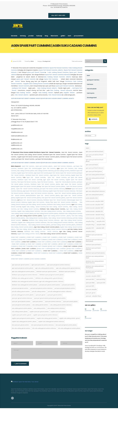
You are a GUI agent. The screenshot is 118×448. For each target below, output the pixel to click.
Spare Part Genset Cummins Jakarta (65, 193)
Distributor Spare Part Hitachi (93, 244)
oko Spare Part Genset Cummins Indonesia (64, 202)
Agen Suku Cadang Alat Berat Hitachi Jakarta (95, 183)
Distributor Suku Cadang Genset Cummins (59, 204)
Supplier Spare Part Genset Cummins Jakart (27, 186)
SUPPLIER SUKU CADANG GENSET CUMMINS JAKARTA (58, 98)
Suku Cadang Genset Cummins (72, 211)
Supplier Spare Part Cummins (46, 168)
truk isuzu (90, 84)
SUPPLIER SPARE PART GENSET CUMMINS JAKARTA (26, 98)
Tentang (23, 36)
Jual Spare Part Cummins (68, 285)
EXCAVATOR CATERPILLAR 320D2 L (93, 276)
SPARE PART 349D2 (90, 282)
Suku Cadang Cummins (39, 308)
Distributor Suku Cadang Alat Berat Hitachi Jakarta (94, 267)
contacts (94, 119)
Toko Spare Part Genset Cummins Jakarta (53, 186)
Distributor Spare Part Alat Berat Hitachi (94, 235)
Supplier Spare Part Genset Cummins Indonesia (62, 191)
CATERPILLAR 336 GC (90, 221)
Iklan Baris (54, 36)
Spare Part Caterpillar (91, 289)
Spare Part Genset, (54, 173)
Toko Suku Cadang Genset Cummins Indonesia (60, 222)
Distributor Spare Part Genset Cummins (37, 175)
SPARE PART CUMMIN (25, 246)
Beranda (14, 36)
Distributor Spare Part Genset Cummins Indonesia (57, 200)
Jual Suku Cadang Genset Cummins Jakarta (46, 213)
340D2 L (87, 148)
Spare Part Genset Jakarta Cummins (21, 301)
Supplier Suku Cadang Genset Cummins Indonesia (32, 222)
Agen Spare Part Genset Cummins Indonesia (35, 191)
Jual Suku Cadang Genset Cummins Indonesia (59, 291)
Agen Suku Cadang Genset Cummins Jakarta (23, 271)
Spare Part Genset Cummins (68, 173)
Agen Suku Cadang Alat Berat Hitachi (95, 174)
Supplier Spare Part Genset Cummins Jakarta (28, 197)
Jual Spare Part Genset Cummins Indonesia (52, 188)
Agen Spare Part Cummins (41, 173)
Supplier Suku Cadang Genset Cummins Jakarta (56, 216)
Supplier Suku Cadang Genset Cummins (34, 206)
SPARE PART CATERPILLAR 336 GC (93, 296)
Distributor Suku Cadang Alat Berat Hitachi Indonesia (94, 262)
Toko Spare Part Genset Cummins (26, 182)
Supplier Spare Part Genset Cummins (39, 311)
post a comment (21, 363)
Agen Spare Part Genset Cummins (60, 175)
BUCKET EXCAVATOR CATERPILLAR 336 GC (95, 214)
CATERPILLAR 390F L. (100, 228)
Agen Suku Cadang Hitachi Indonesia (95, 191)
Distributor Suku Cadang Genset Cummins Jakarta (24, 285)
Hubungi (39, 36)
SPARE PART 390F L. (90, 286)
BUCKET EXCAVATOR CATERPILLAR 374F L (94, 204)
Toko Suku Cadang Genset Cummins (57, 206)
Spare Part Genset (40, 295)
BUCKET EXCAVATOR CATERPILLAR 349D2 (95, 201)
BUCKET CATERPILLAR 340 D (92, 198)
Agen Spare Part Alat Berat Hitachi (94, 151)
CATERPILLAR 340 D (100, 221)
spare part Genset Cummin (36, 72)
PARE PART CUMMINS (66, 244)
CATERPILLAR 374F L (90, 228)
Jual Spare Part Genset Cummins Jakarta (49, 285)
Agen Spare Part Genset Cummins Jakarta (22, 268)
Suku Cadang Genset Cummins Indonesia (60, 218)
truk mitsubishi (91, 89)
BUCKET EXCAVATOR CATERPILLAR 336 (94, 211)
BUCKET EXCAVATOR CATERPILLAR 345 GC (95, 218)
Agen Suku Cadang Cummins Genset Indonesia (68, 268)
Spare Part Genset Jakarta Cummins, (66, 182)
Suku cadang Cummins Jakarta (19, 311)
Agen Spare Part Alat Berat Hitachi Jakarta (94, 160)
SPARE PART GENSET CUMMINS (20, 259)
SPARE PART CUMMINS (18, 237)
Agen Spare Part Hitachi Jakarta (94, 171)
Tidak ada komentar (77, 61)
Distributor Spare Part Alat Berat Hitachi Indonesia (94, 272)
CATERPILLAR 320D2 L (90, 231)
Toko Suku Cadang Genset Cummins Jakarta (29, 229)
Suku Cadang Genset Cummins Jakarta (22, 213)
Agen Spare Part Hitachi (92, 164)
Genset (17, 81)
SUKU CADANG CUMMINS (38, 259)
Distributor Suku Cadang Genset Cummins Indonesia (44, 220)
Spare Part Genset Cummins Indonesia (27, 188)
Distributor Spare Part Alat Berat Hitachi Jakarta (94, 240)
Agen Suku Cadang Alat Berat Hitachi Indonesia (95, 178)
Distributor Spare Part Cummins (27, 168)
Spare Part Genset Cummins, (45, 182)
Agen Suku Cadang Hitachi (92, 188)
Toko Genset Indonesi (55, 95)
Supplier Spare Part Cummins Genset (38, 202)
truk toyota (90, 93)
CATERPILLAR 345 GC (90, 224)
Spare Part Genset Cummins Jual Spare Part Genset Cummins (50, 298)
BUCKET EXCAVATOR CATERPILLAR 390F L (94, 208)
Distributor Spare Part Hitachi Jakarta (95, 253)
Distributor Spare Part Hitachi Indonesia (93, 248)
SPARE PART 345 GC (100, 279)
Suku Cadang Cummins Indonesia (44, 170)
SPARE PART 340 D (90, 279)
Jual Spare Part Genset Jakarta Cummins (65, 288)
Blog (46, 36)
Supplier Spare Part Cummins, (25, 173)
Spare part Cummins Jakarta (44, 166)
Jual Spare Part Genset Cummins (20, 288)
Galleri (63, 36)
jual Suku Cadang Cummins (61, 170)
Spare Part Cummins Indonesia (63, 166)
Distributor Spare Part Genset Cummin (29, 179)
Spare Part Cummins (28, 166)
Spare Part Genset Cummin (36, 177)
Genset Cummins (23, 86)
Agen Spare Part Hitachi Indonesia (94, 168)
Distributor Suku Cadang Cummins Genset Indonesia (41, 231)
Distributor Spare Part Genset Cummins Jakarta (45, 184)
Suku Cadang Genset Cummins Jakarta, (37, 218)
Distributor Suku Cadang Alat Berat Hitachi (94, 257)
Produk (31, 36)
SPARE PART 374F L (101, 282)
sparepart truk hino (93, 80)
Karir (69, 36)
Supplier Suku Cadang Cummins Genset (28, 234)
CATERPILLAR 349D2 (100, 224)
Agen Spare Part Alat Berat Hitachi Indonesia (94, 155)
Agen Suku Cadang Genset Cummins (44, 268)
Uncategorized (91, 97)
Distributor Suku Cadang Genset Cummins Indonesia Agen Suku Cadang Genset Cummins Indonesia (37, 281)
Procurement (78, 36)
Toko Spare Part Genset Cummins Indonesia (42, 325)
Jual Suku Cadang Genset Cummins (36, 204)
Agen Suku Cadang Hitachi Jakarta (94, 194)
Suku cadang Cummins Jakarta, (25, 170)
